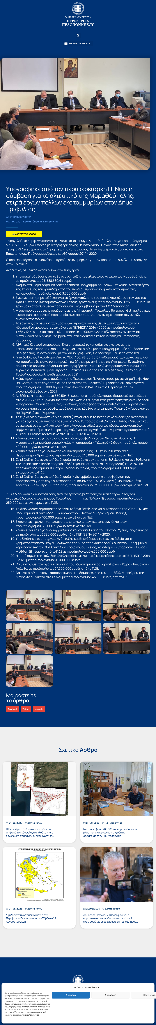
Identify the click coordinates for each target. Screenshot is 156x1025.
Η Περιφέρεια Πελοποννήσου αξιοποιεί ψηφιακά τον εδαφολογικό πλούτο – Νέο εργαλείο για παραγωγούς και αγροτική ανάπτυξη (29, 834)
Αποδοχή (71, 995)
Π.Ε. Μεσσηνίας (49, 221)
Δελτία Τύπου (31, 221)
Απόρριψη (110, 995)
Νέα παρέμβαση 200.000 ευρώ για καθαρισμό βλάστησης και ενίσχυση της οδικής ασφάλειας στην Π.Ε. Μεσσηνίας (110, 832)
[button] (78, 43)
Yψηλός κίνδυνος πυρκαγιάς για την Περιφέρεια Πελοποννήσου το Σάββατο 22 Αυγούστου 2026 (31, 918)
